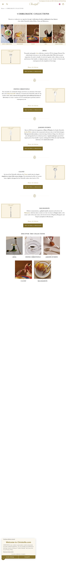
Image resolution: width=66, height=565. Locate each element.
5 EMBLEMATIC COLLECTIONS (14, 8)
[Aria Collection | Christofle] (14, 245)
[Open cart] (63, 4)
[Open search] (7, 4)
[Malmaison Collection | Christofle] (42, 269)
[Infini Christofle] (33, 245)
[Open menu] (3, 4)
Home (2, 8)
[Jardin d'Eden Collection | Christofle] (51, 245)
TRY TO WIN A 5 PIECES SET (33, 71)
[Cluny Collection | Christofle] (23, 269)
